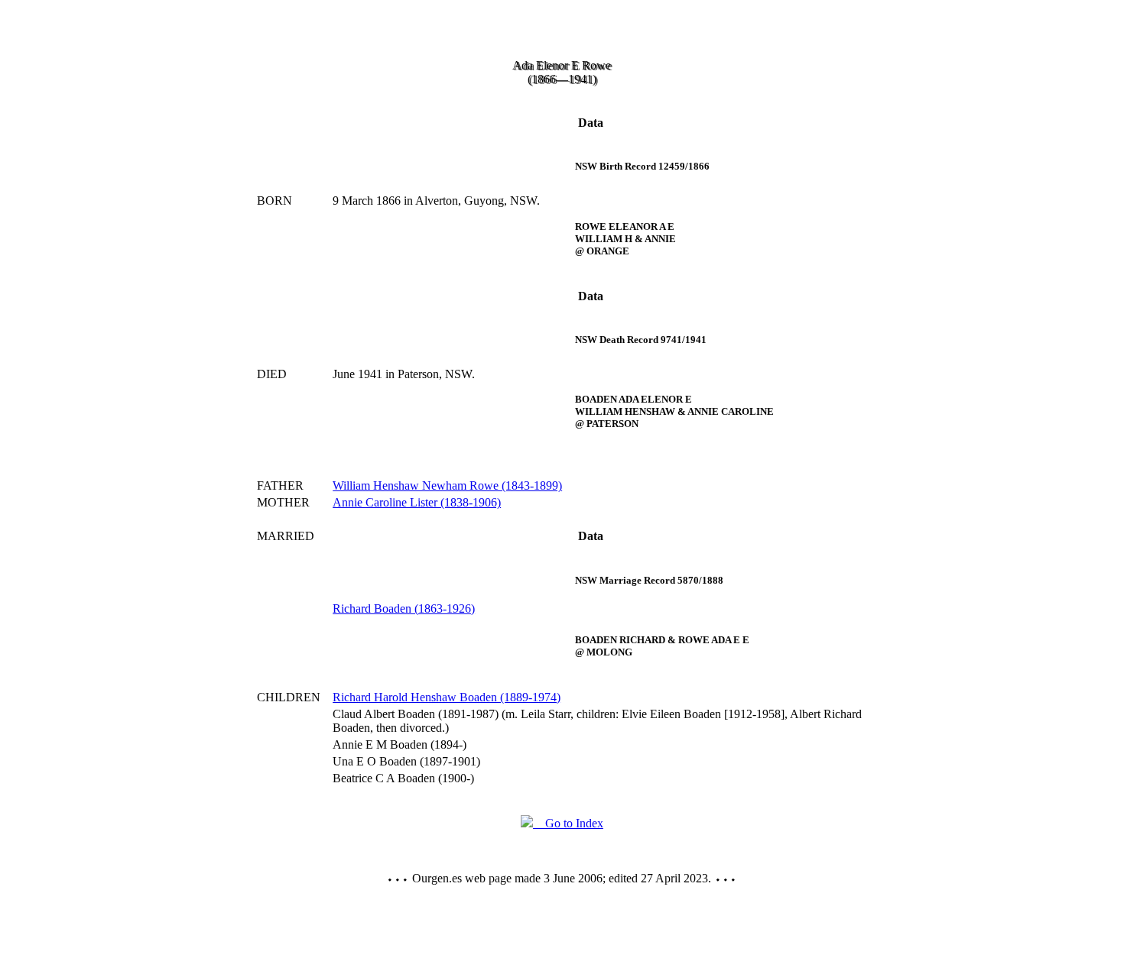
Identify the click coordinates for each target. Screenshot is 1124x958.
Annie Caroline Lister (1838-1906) (417, 502)
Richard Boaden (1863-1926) (404, 608)
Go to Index (568, 823)
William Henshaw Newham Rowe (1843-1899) (447, 485)
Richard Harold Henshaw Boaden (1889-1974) (446, 697)
